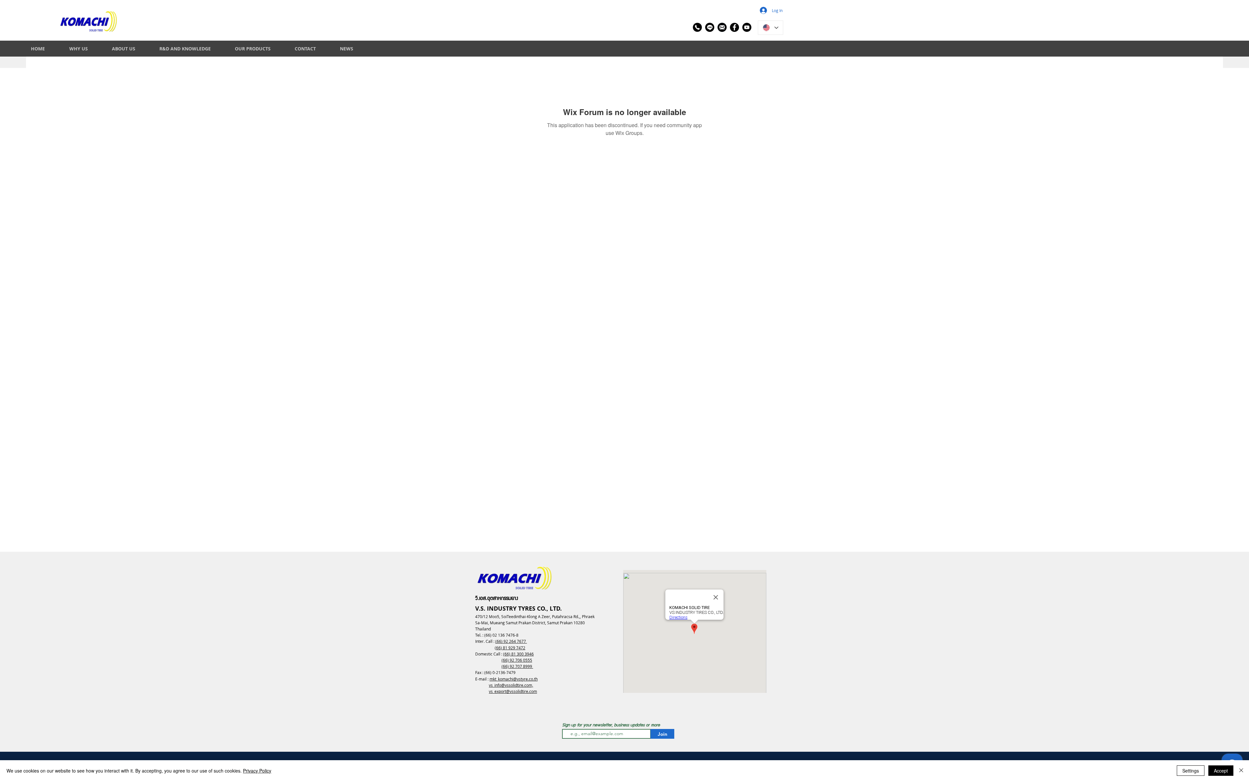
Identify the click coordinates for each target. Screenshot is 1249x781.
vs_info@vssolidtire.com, (511, 685)
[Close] (1241, 770)
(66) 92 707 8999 (517, 666)
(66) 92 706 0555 (517, 660)
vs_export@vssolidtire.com (513, 691)
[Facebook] (734, 27)
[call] (697, 27)
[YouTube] (746, 27)
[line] (709, 27)
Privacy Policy (257, 770)
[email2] (722, 27)
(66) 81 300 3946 (518, 653)
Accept (1221, 770)
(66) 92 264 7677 (511, 641)
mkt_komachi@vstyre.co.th (514, 679)
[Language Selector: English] (770, 27)
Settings (1190, 770)
